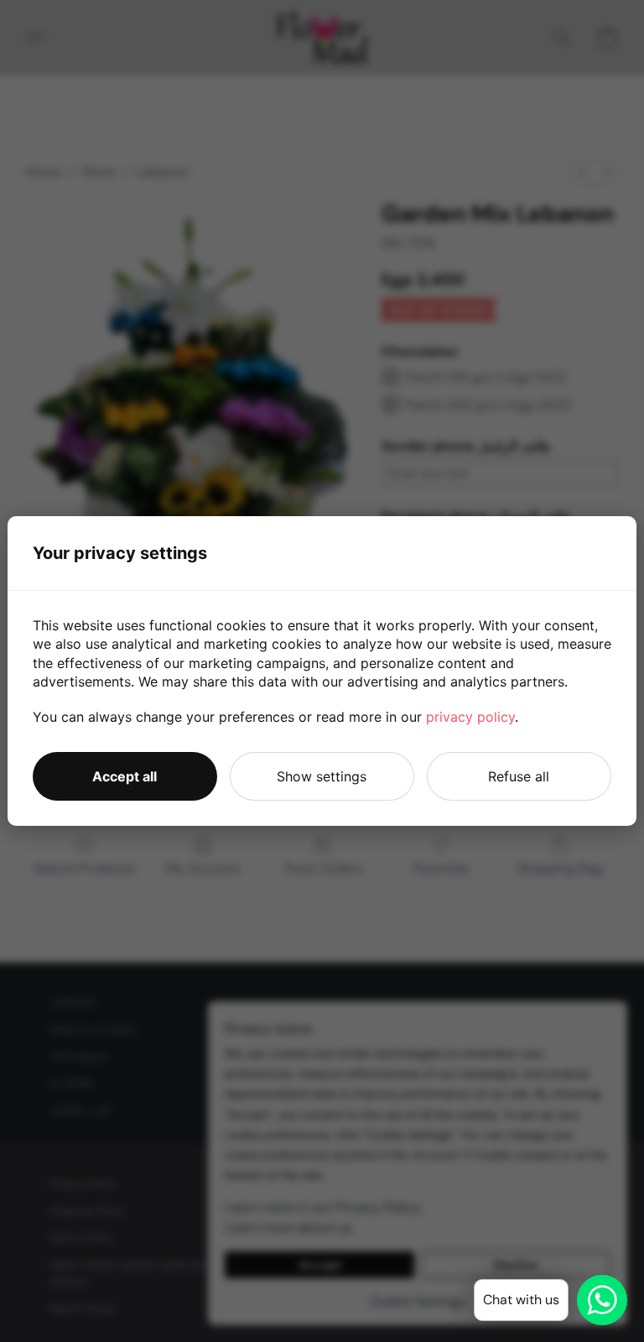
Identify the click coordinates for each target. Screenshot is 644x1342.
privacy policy (470, 716)
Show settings (321, 776)
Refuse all (518, 776)
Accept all (124, 776)
